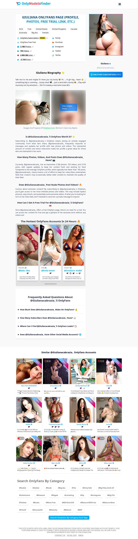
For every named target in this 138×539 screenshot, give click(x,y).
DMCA (80, 535)
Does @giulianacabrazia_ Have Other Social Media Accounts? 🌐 (50, 334)
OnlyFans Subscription (32, 38)
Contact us (60, 535)
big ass (35, 32)
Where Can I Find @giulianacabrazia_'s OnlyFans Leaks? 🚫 (48, 326)
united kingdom (59, 29)
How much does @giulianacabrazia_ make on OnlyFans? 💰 (48, 309)
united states (41, 29)
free (29, 29)
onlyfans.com (49, 128)
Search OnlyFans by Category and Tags (69, 517)
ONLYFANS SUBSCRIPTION (107, 74)
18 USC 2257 (72, 535)
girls (21, 29)
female (45, 32)
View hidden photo (67, 107)
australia (23, 32)
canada (74, 29)
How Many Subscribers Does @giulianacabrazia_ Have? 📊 (48, 318)
